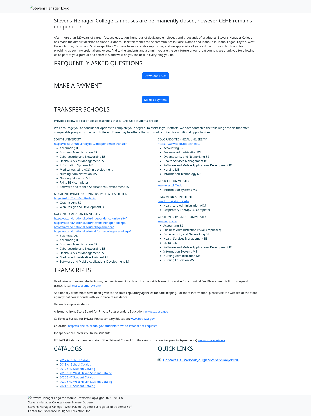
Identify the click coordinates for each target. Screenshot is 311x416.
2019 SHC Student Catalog (77, 369)
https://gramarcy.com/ (85, 286)
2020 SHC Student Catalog (77, 377)
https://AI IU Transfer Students (75, 198)
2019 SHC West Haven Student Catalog (86, 373)
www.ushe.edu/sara (211, 340)
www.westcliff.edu (170, 185)
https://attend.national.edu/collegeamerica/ (84, 227)
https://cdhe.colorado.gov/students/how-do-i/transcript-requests (112, 326)
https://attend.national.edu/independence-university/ (90, 218)
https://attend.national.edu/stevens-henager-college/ (90, 223)
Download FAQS (155, 76)
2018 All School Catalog (75, 364)
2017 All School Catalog (75, 360)
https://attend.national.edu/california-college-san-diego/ (92, 231)
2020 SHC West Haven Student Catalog (86, 382)
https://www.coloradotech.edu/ (179, 144)
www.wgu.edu (167, 221)
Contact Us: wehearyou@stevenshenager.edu (201, 360)
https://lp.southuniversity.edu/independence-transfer (90, 144)
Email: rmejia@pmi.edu (173, 201)
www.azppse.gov (156, 311)
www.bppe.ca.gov (142, 319)
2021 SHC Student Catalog (77, 386)
